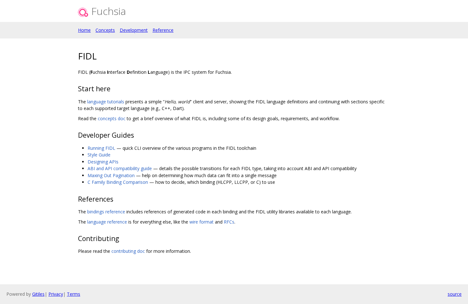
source (455, 294)
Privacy (55, 294)
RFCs (229, 222)
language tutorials (105, 102)
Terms (73, 294)
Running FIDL (101, 148)
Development (134, 30)
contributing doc (128, 251)
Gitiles (38, 294)
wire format (201, 222)
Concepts (105, 30)
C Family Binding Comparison (118, 182)
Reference (163, 30)
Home (84, 30)
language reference (107, 222)
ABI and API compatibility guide (120, 168)
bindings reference (106, 212)
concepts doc (111, 118)
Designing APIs (103, 162)
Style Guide (99, 155)
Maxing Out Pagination (111, 175)
